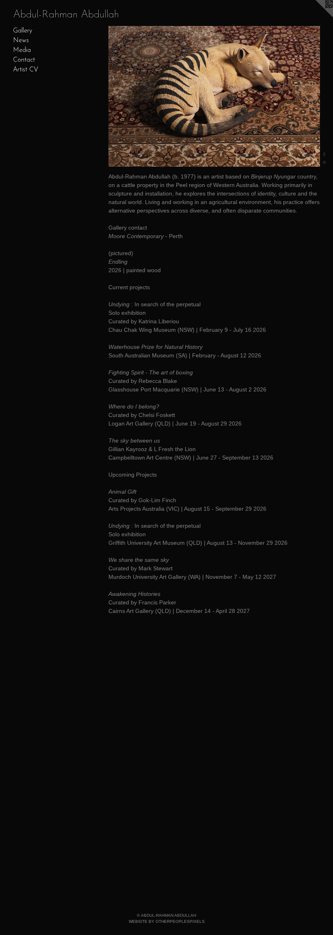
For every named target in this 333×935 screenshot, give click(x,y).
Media (22, 50)
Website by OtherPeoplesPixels (167, 921)
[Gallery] (214, 96)
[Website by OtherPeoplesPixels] (317, 16)
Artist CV (25, 70)
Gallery (22, 31)
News (21, 40)
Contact (24, 60)
